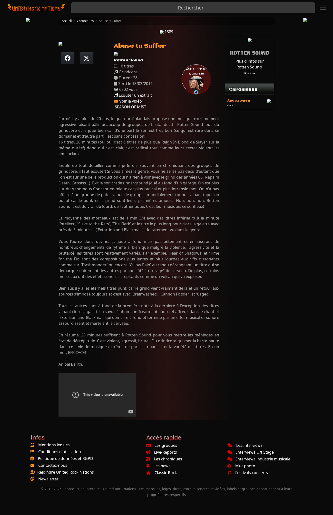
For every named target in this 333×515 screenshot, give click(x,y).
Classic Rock (166, 472)
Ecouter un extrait (135, 95)
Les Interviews (249, 445)
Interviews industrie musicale (263, 459)
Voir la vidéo (130, 101)
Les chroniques (168, 459)
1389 (168, 31)
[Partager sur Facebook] (67, 58)
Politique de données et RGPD (65, 458)
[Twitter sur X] (86, 58)
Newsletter (48, 479)
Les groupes (166, 445)
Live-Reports (165, 452)
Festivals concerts (251, 472)
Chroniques (85, 21)
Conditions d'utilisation (59, 451)
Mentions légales (54, 445)
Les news (162, 465)
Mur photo (245, 465)
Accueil (67, 21)
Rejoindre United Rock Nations (65, 472)
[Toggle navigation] (323, 8)
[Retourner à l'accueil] (36, 8)
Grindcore (249, 73)
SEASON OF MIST (130, 107)
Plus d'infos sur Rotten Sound (249, 64)
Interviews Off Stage (255, 452)
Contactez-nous (52, 465)
